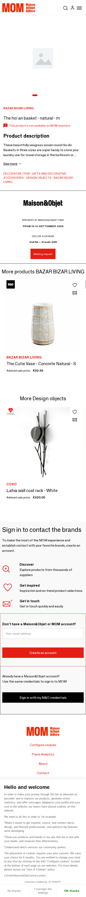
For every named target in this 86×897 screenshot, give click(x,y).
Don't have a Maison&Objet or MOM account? (39, 624)
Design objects (38, 178)
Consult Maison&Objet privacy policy (25, 875)
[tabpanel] (43, 58)
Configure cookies (43, 745)
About (43, 764)
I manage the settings (43, 890)
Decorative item (16, 173)
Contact (43, 773)
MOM (18, 7)
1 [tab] (34, 95)
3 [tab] (46, 95)
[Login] (72, 8)
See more (10, 164)
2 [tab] (41, 95)
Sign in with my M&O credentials (43, 698)
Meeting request (43, 254)
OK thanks (71, 890)
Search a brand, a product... (65, 7)
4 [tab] (52, 95)
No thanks (14, 890)
